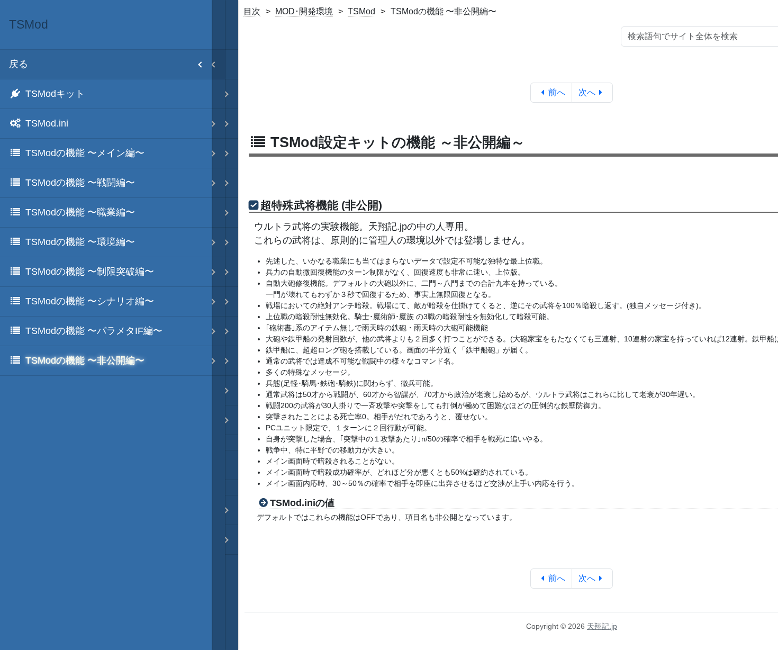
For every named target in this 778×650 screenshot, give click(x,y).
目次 (251, 11)
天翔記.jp (602, 626)
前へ (556, 92)
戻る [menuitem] (18, 64)
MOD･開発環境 (304, 11)
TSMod (361, 11)
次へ (586, 92)
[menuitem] (106, 94)
